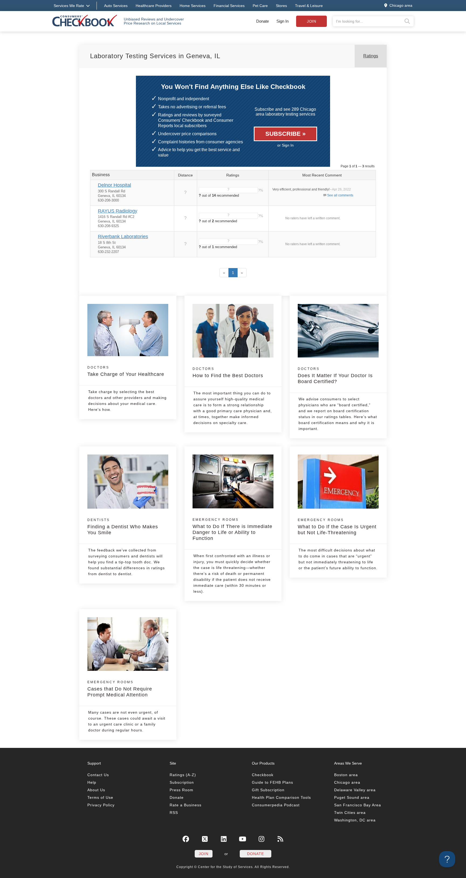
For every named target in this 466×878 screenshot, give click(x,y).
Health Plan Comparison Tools (281, 797)
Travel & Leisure (309, 6)
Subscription (182, 782)
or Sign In (285, 145)
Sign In (282, 21)
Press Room (181, 790)
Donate (262, 21)
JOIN (203, 854)
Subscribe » (285, 133)
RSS (174, 812)
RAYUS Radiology (117, 211)
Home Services (192, 6)
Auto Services (116, 6)
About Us (96, 790)
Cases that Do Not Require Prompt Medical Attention (119, 688)
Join (311, 21)
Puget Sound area (351, 797)
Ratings (370, 56)
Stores (281, 6)
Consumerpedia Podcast (276, 805)
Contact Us (98, 775)
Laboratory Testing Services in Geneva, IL (155, 56)
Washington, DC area (355, 820)
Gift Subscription (268, 790)
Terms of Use (100, 797)
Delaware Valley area (355, 790)
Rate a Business (185, 805)
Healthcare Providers (154, 6)
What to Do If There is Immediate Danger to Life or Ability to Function (232, 529)
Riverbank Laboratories (123, 236)
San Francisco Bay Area (357, 805)
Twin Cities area (350, 812)
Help (91, 782)
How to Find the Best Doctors (228, 372)
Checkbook (262, 775)
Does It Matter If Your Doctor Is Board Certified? (335, 375)
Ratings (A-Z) (183, 775)
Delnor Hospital (114, 185)
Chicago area (347, 782)
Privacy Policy (101, 805)
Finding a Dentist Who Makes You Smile (122, 526)
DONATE (255, 854)
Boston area (346, 775)
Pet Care (260, 6)
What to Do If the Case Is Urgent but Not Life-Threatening (337, 526)
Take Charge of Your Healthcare (125, 371)
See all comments (340, 195)
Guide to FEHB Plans (272, 782)
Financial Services (229, 6)
